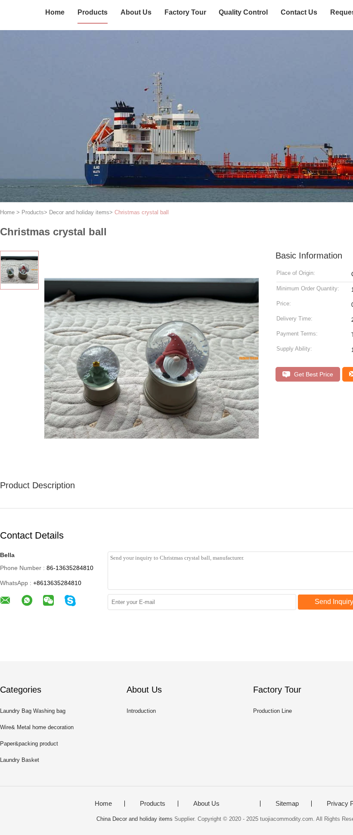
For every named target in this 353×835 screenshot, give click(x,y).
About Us (136, 12)
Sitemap (287, 804)
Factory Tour (185, 12)
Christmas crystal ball (142, 212)
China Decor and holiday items (134, 819)
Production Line (272, 711)
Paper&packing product (29, 743)
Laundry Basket (19, 760)
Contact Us (299, 12)
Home (55, 12)
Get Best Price (312, 374)
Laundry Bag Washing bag (32, 711)
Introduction (141, 711)
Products (92, 12)
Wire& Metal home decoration (37, 727)
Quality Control (243, 12)
